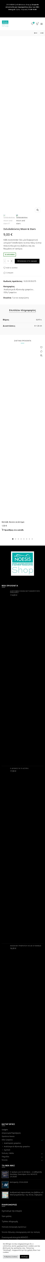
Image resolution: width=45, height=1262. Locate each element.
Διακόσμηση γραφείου (12, 1143)
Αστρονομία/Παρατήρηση (11, 1133)
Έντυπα (4, 1160)
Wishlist (33, 22)
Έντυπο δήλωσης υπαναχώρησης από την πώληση (21, 1232)
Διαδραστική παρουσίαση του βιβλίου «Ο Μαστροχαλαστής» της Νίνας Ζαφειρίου (26, 1193)
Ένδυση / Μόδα (8, 1153)
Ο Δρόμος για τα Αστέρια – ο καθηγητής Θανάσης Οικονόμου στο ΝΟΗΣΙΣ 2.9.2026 (26, 1174)
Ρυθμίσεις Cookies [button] (10, 1257)
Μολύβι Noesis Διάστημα (13, 522)
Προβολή (41, 355)
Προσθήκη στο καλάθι (27, 261)
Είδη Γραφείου (10, 292)
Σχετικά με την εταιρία (12, 1211)
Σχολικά (7, 1150)
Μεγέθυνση (37, 210)
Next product (41, 33)
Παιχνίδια (5, 1156)
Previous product (36, 33)
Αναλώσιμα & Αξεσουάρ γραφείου (18, 289)
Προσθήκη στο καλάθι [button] (14, 530)
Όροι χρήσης (6, 1216)
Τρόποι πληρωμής (10, 1221)
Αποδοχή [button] (24, 1257)
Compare (9, 273)
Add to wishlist (12, 268)
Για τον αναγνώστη (20, 297)
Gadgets (5, 1129)
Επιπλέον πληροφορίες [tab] (22, 310)
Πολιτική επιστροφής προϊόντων (14, 1227)
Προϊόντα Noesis (8, 1136)
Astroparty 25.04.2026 (19, 1182)
